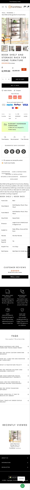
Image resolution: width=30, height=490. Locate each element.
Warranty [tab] (23, 176)
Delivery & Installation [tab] (14, 174)
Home (3, 13)
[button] (5, 63)
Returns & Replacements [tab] (9, 176)
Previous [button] (3, 31)
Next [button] (27, 31)
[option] (15, 31)
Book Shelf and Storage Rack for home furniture (15, 445)
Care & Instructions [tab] (19, 172)
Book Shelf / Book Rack (12, 196)
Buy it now (15, 85)
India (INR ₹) (15, 477)
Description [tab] (6, 172)
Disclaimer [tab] (14, 179)
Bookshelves (10, 13)
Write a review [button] (15, 277)
